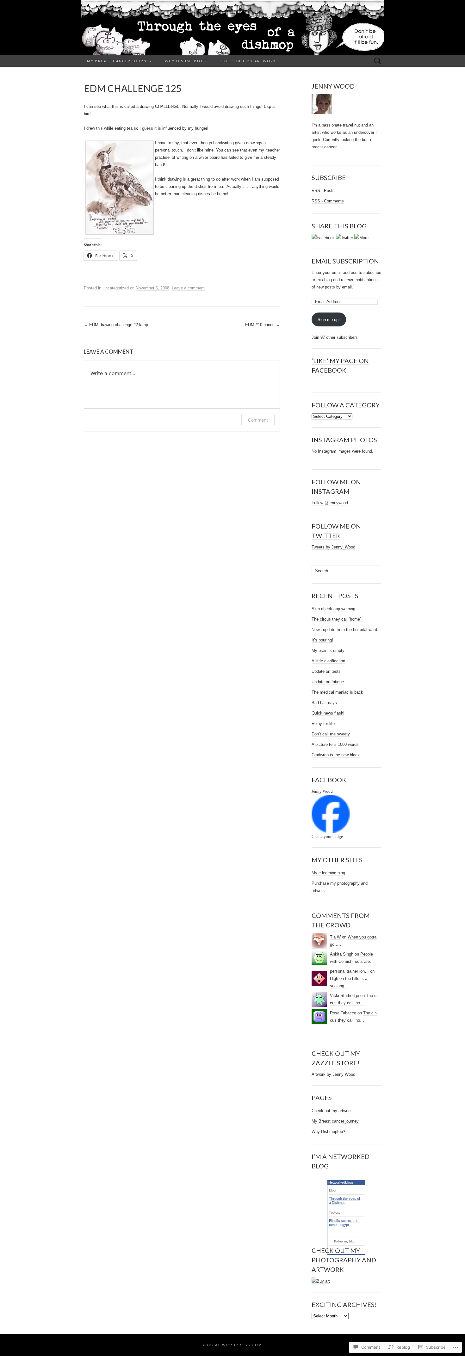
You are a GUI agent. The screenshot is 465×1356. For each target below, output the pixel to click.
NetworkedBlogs (341, 1182)
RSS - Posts (323, 190)
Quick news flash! (328, 713)
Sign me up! (329, 319)
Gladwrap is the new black (336, 754)
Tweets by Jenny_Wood (333, 547)
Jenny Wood (322, 791)
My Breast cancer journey (119, 61)
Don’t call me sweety (331, 734)
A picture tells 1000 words (335, 744)
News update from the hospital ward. (346, 629)
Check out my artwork (248, 61)
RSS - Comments (328, 201)
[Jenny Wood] (331, 813)
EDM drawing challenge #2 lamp (116, 324)
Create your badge (327, 836)
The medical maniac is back (337, 692)
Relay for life (323, 723)
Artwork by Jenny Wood (333, 1074)
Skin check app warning (333, 608)
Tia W (335, 937)
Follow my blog (345, 1241)
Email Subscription (345, 261)
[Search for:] (377, 61)
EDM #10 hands (262, 324)
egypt (344, 1225)
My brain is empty (328, 650)
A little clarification (328, 661)
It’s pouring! (322, 640)
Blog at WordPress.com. (233, 1345)
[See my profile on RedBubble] (321, 1281)
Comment (258, 420)
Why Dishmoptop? (186, 61)
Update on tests (326, 671)
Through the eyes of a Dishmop (344, 1200)
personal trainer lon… (349, 971)
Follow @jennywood (330, 502)
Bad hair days (324, 702)
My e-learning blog (328, 872)
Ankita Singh (341, 954)
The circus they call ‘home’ (336, 619)
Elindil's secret (340, 1221)
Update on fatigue (328, 681)
